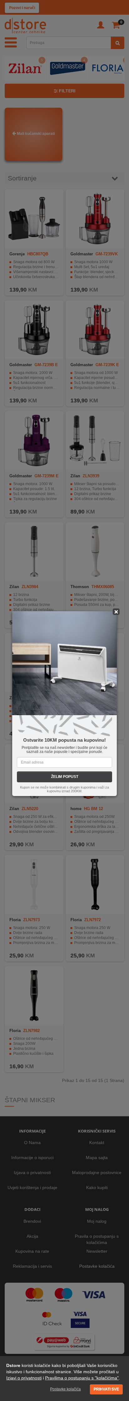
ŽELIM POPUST (64, 776)
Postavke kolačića (65, 1389)
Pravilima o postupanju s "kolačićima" (82, 1377)
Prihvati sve (106, 1389)
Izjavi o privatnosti (24, 1377)
